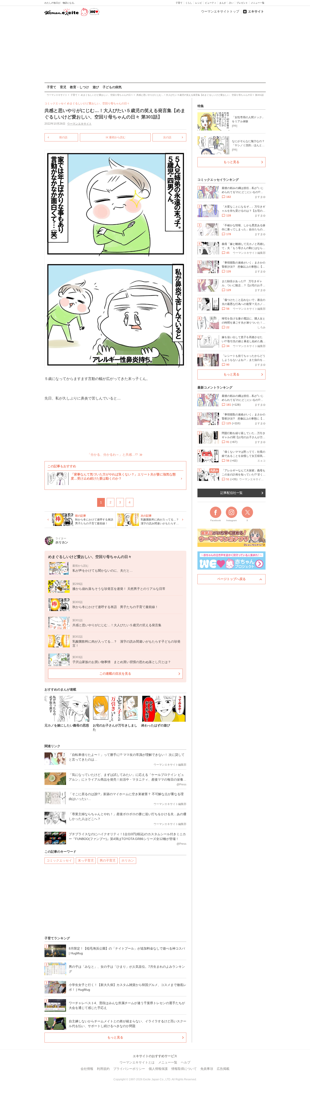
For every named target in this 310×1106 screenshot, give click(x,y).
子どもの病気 (112, 87)
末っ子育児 (86, 860)
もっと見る (115, 1037)
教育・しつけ (79, 87)
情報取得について (184, 1069)
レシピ (198, 3)
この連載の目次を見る (115, 673)
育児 (63, 87)
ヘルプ (185, 1062)
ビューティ (210, 3)
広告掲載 (223, 1069)
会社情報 (87, 1069)
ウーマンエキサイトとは (137, 1062)
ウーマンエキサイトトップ (220, 11)
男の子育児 (108, 860)
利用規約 (103, 1069)
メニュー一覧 (257, 3)
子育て (179, 3)
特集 (200, 106)
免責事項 (206, 1069)
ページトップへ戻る (231, 579)
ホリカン (127, 860)
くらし (188, 3)
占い (231, 3)
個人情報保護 (158, 1069)
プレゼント (242, 3)
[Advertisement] (155, 49)
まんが (222, 3)
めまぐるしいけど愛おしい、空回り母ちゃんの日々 (98, 103)
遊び (96, 87)
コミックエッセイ (59, 860)
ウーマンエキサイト (79, 123)
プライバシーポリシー (129, 1069)
